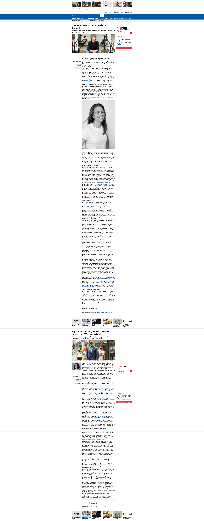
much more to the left (105, 235)
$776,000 (101, 401)
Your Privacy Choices (116, 12)
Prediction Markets (123, 18)
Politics (74, 18)
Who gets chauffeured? (99, 20)
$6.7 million (101, 416)
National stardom (96, 61)
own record (100, 278)
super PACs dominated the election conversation (97, 376)
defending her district (87, 286)
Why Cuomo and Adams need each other (98, 506)
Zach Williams (77, 56)
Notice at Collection (108, 12)
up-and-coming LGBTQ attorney (106, 184)
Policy (78, 18)
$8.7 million (96, 394)
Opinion (96, 18)
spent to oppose (104, 477)
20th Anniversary (109, 18)
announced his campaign (89, 81)
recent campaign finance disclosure (94, 206)
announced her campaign (101, 75)
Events (102, 18)
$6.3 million (94, 413)
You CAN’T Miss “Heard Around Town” (85, 20)
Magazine (116, 18)
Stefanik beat (100, 241)
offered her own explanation (90, 80)
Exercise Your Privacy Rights (127, 12)
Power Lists (91, 18)
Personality (84, 18)
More (130, 18)
